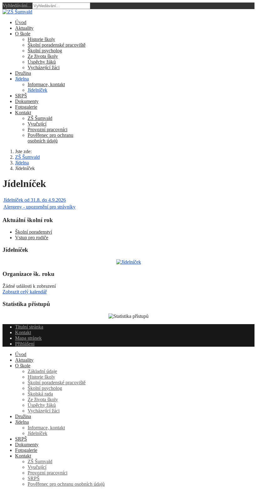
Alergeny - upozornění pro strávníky (39, 207)
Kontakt (23, 112)
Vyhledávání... (17, 5)
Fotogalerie (26, 107)
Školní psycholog (45, 50)
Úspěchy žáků (42, 62)
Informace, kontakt (46, 84)
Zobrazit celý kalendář (25, 291)
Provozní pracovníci (47, 129)
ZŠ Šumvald (40, 118)
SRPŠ (21, 95)
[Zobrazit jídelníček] (128, 262)
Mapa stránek (28, 338)
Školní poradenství (33, 232)
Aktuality (24, 28)
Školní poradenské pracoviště (57, 45)
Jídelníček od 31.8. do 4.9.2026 (34, 200)
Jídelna (22, 78)
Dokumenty (27, 101)
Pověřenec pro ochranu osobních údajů (50, 137)
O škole (22, 33)
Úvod (20, 22)
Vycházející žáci (44, 67)
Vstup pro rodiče (31, 237)
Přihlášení (24, 343)
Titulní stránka (29, 326)
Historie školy (41, 39)
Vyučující (37, 124)
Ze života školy (43, 56)
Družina (23, 73)
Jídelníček (37, 90)
